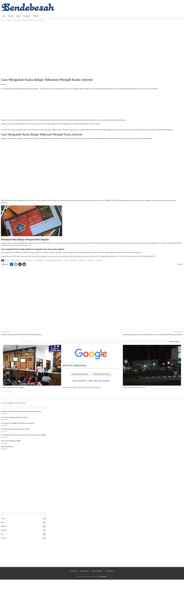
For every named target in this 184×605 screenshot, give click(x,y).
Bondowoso (26, 16)
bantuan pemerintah (27, 260)
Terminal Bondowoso (7, 446)
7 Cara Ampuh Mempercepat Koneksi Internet (14, 417)
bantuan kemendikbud (16, 260)
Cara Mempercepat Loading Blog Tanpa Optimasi (15, 429)
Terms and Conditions (97, 571)
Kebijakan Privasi (84, 571)
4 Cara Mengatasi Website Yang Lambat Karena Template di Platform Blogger (23, 435)
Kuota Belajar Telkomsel (18, 88)
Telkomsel (10, 138)
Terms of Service (110, 571)
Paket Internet (99, 260)
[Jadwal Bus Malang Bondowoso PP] (152, 365)
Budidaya (11, 16)
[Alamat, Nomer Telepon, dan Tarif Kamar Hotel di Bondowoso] (92, 365)
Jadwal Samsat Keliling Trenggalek (11, 441)
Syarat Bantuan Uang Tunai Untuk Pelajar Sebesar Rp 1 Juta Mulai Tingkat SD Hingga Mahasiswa (153, 334)
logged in (11, 403)
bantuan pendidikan (38, 260)
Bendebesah (104, 576)
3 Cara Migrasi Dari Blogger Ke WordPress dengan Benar (17, 423)
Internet (66, 260)
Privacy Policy (73, 571)
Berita (2, 522)
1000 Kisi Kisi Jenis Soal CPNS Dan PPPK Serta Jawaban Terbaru (21, 334)
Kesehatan (4, 530)
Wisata (18, 16)
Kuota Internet (90, 260)
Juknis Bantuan (82, 260)
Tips (2, 534)
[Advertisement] (92, 35)
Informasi (36, 16)
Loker (3, 16)
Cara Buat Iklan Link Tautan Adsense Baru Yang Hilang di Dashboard (21, 411)
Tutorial (3, 518)
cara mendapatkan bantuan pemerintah (53, 260)
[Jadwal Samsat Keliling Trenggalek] (32, 365)
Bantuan (7, 260)
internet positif (73, 260)
